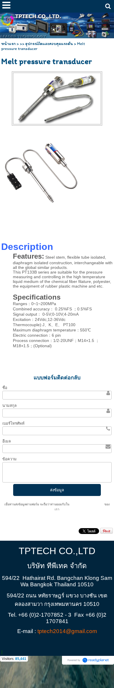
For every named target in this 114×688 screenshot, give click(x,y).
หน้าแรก (8, 43)
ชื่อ (4, 388)
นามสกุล (9, 405)
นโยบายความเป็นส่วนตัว (86, 504)
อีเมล (6, 441)
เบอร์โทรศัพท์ (13, 423)
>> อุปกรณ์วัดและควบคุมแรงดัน (46, 43)
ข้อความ (9, 459)
